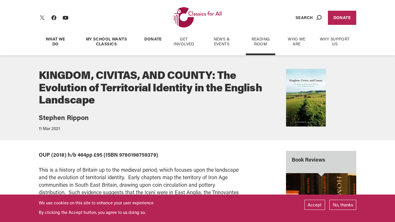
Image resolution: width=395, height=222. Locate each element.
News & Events (222, 41)
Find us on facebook (53, 17)
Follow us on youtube (65, 17)
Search (304, 17)
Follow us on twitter (42, 17)
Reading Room (261, 41)
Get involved (183, 41)
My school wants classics (106, 41)
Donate (342, 17)
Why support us (335, 41)
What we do (55, 41)
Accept (315, 205)
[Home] (198, 17)
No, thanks (343, 205)
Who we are (297, 41)
